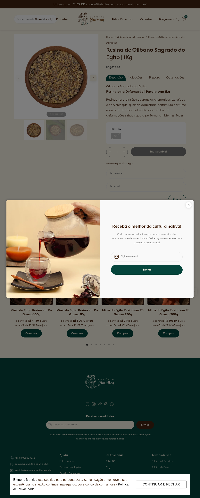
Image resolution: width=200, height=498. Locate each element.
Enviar (147, 269)
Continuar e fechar (161, 484)
